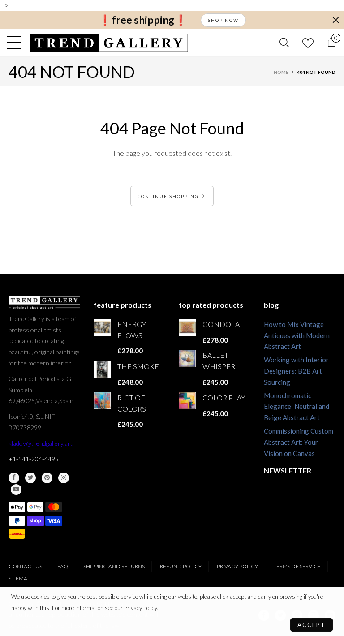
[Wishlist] (308, 43)
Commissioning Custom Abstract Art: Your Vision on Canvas (298, 442)
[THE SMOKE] (102, 369)
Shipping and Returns (114, 566)
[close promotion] (335, 20)
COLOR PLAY (223, 397)
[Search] (284, 42)
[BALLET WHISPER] (187, 358)
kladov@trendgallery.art (41, 443)
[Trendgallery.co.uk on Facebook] (14, 478)
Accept (311, 624)
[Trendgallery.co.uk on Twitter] (30, 478)
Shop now (223, 20)
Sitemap (19, 578)
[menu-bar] (16, 42)
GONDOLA (221, 324)
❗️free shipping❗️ (143, 20)
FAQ (62, 566)
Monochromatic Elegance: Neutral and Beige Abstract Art (296, 406)
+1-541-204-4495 (34, 459)
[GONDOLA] (187, 327)
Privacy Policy (237, 566)
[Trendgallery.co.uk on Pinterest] (47, 478)
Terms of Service (297, 566)
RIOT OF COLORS (131, 403)
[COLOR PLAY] (187, 400)
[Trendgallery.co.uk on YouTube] (16, 489)
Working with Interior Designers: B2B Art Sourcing (296, 371)
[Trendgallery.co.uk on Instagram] (63, 478)
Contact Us (25, 566)
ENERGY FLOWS (131, 329)
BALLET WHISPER (218, 360)
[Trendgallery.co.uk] (109, 43)
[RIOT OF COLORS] (102, 400)
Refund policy (181, 566)
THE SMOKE (138, 366)
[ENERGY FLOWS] (102, 327)
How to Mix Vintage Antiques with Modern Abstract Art (297, 335)
